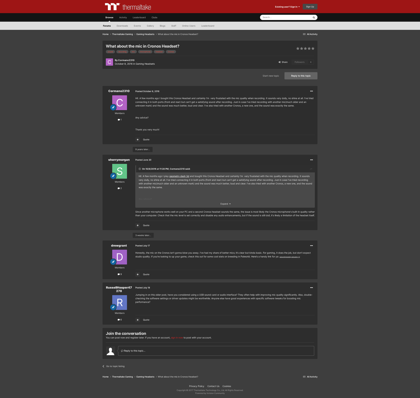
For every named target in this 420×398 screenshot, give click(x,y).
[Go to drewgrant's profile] (119, 257)
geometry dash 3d (179, 176)
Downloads (122, 25)
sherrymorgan (119, 159)
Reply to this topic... (134, 350)
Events (137, 25)
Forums (107, 25)
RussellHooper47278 (119, 289)
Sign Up (310, 6)
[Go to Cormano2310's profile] (109, 62)
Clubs (154, 17)
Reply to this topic (301, 75)
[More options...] (311, 91)
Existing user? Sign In (286, 6)
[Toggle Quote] (140, 169)
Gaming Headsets (145, 63)
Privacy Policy (196, 386)
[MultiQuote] (137, 139)
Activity (123, 17)
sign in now (177, 337)
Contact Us (213, 386)
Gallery (150, 25)
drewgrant (119, 245)
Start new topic (271, 75)
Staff (173, 25)
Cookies (226, 386)
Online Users (188, 25)
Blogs (162, 25)
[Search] (313, 17)
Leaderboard (207, 25)
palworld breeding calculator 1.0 (290, 257)
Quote (146, 139)
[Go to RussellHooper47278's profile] (119, 302)
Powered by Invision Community (210, 393)
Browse (109, 17)
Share (284, 62)
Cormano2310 (126, 60)
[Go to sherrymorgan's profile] (119, 171)
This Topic (301, 17)
